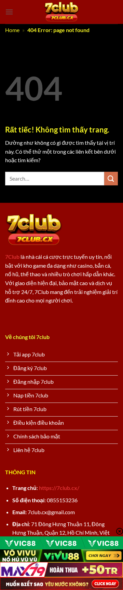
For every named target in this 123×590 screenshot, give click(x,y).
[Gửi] (111, 178)
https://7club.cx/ (59, 487)
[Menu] (9, 11)
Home (12, 30)
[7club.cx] (62, 12)
